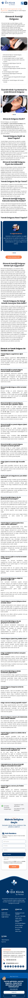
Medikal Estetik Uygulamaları (10, 9)
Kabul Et (14, 992)
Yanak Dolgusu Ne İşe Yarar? (11, 66)
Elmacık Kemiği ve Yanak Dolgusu (12, 55)
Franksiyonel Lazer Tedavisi (19, 913)
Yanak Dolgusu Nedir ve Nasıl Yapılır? (13, 58)
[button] (25, 3)
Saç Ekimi (17, 929)
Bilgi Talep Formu (14, 976)
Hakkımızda (4, 913)
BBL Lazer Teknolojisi (20, 916)
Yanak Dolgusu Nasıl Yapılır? (10, 72)
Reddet (14, 996)
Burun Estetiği (18, 927)
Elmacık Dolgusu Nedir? (9, 56)
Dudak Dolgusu (19, 925)
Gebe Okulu (18, 931)
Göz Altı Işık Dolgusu (20, 923)
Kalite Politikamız (5, 915)
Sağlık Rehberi (5, 917)
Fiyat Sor (3, 942)
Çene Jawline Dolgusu (18, 921)
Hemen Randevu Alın (14, 257)
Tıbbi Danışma (5, 940)
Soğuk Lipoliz (18, 918)
